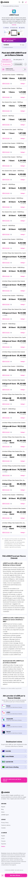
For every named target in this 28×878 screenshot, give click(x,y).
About (2, 812)
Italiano (3, 846)
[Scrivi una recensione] (25, 2)
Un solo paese (18, 59)
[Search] (19, 2)
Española (3, 843)
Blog (2, 809)
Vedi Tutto (14, 24)
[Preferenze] (22, 2)
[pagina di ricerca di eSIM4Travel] (14, 33)
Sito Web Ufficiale (15, 875)
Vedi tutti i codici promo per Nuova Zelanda (12, 780)
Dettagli (23, 83)
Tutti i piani (6, 59)
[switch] (24, 69)
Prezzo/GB (19, 64)
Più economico (6, 64)
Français (3, 841)
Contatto (3, 828)
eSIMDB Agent (5, 814)
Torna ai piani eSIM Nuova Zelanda (11, 6)
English (3, 835)
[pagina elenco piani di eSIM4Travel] (21, 33)
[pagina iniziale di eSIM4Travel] (7, 33)
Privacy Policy (4, 822)
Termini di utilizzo (5, 825)
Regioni (3, 806)
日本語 (3, 838)
